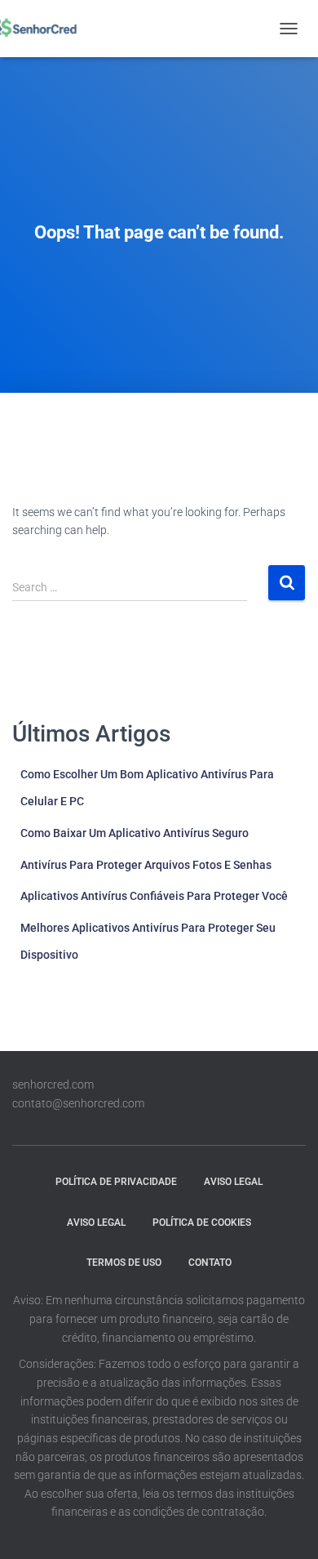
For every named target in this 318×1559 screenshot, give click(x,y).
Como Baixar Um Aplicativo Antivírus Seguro (134, 833)
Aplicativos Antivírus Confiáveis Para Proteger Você (154, 895)
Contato (210, 1262)
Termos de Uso (123, 1262)
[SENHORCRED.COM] (38, 28)
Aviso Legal (233, 1181)
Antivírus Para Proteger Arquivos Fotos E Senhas (146, 864)
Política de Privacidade (116, 1181)
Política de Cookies (201, 1222)
